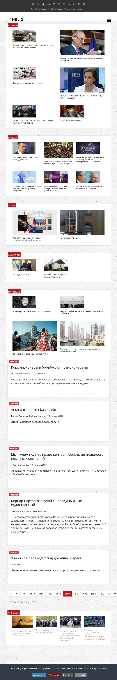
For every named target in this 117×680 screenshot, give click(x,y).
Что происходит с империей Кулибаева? (46, 631)
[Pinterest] (43, 4)
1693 (101, 593)
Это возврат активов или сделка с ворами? (31, 311)
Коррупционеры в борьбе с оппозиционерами (49, 367)
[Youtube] (49, 4)
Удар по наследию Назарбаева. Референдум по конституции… (58, 162)
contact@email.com (75, 9)
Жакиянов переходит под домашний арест (46, 558)
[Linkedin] (54, 4)
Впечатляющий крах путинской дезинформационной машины (26, 239)
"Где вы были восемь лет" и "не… (27, 83)
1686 (41, 593)
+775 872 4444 (56, 9)
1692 (93, 593)
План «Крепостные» (69, 238)
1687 (49, 593)
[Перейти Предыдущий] (17, 594)
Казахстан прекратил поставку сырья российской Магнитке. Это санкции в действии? (70, 635)
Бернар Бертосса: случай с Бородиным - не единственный (46, 502)
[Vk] (84, 4)
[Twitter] (38, 4)
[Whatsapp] (74, 4)
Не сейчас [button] (67, 675)
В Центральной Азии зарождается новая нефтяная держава (21, 633)
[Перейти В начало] (11, 594)
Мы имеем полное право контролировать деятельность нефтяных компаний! (57, 456)
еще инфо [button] (80, 675)
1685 (32, 593)
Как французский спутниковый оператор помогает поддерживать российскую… (90, 159)
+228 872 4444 (40, 9)
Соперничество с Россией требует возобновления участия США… (55, 188)
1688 (58, 593)
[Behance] (69, 4)
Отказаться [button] (54, 675)
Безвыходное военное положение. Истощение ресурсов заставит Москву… (33, 46)
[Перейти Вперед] (109, 594)
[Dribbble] (59, 4)
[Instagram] (64, 4)
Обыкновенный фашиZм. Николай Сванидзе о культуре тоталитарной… (33, 121)
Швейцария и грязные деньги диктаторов (31, 354)
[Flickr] (79, 4)
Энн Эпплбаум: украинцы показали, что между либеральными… (81, 96)
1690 (75, 593)
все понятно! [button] (38, 675)
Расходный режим (20, 274)
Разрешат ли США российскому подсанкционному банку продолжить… (26, 188)
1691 (84, 593)
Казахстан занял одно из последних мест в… (55, 275)
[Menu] (109, 20)
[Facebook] (33, 4)
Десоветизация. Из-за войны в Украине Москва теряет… (90, 187)
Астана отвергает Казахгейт (33, 409)
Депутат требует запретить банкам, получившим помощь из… (82, 312)
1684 (23, 593)
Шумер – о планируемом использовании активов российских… (82, 59)
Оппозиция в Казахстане (71, 120)
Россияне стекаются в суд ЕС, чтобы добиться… (25, 158)
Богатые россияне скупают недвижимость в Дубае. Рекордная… (80, 350)
